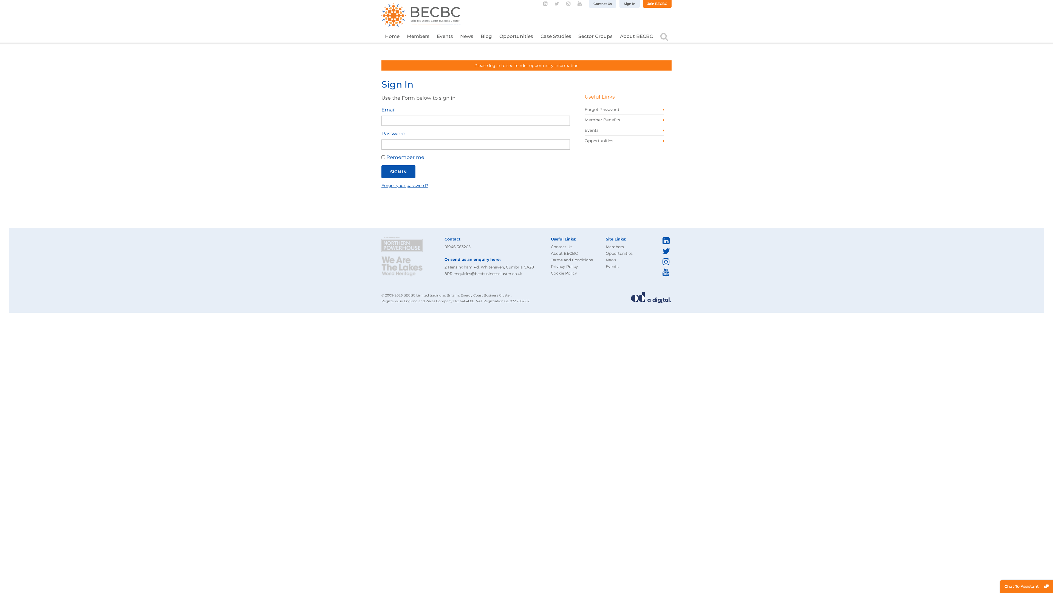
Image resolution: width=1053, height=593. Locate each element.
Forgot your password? (404, 185)
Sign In (629, 4)
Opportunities (516, 36)
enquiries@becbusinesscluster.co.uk (488, 273)
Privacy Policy (564, 266)
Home (392, 36)
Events (445, 36)
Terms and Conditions (572, 260)
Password (393, 134)
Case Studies (555, 36)
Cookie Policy (564, 273)
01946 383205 (458, 246)
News (466, 36)
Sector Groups (595, 36)
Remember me (404, 157)
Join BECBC (657, 4)
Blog (486, 36)
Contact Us (602, 4)
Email (388, 110)
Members (418, 36)
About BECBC (636, 36)
